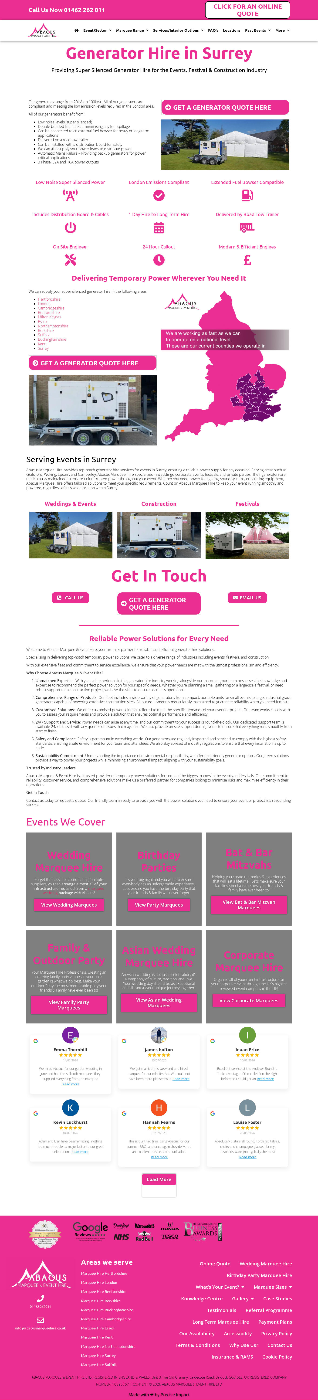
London (44, 303)
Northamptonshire (53, 326)
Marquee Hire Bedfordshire (103, 1291)
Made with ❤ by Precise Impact (159, 1394)
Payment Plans (275, 1322)
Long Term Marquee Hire (221, 1322)
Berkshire (46, 330)
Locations (231, 30)
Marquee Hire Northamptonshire (108, 1346)
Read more (70, 1084)
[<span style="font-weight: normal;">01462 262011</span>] (40, 1298)
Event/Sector (95, 30)
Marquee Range (130, 30)
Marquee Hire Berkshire (101, 1300)
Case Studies (277, 1298)
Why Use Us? (243, 1345)
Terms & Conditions (198, 1345)
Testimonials (221, 1310)
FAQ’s (213, 30)
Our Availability (197, 1333)
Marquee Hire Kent (97, 1337)
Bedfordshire (49, 312)
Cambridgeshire (51, 308)
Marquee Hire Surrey (98, 1355)
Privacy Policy (276, 1333)
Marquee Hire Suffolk (99, 1364)
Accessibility (238, 1333)
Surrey (43, 348)
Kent (41, 344)
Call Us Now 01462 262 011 (67, 10)
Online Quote (215, 1264)
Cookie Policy (277, 1357)
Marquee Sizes (270, 1287)
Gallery (240, 1298)
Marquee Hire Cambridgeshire (106, 1318)
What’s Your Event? (217, 1287)
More (280, 30)
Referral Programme (269, 1310)
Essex (42, 321)
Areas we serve (107, 1262)
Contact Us (279, 1345)
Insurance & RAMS (232, 1357)
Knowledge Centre (202, 1298)
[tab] (225, 107)
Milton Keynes (49, 316)
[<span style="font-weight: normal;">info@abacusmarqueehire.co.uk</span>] (40, 1320)
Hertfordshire (49, 299)
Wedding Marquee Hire (266, 1264)
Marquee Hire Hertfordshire (104, 1273)
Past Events (255, 30)
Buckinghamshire (52, 339)
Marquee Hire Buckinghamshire (107, 1309)
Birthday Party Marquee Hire (259, 1275)
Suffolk (43, 334)
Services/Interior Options (176, 30)
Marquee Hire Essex (97, 1327)
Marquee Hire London (99, 1282)
